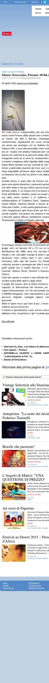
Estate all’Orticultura (15, 359)
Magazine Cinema (12, 63)
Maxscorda (26, 78)
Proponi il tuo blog (20, 2)
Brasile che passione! (18, 446)
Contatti (6, 586)
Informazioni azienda (36, 588)
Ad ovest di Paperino (18, 508)
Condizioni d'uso (35, 586)
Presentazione (34, 583)
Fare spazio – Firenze (15, 350)
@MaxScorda (35, 78)
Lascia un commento (27, 83)
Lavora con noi (8, 588)
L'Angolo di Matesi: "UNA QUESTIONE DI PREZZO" (23, 477)
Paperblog (15, 11)
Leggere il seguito (34, 400)
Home (5, 2)
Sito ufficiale (8, 321)
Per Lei (38, 13)
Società (38, 9)
